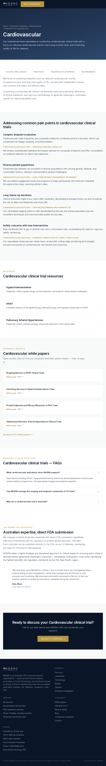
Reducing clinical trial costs (14, 717)
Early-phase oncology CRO (14, 750)
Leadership (59, 676)
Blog (57, 713)
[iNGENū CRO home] (10, 4)
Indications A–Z (61, 706)
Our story (59, 672)
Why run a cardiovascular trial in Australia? (27, 501)
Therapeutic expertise (64, 717)
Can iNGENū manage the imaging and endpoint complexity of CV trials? (40, 491)
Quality (58, 683)
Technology (60, 680)
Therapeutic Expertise (18, 26)
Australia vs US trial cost (13, 731)
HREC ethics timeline (11, 739)
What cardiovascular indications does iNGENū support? (33, 472)
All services (8, 702)
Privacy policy (65, 761)
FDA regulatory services (13, 709)
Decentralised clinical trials (14, 706)
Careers (58, 687)
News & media (61, 709)
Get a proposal (32, 4)
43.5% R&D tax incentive (13, 735)
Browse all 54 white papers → (18, 434)
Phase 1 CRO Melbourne (13, 746)
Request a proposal (52, 639)
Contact (58, 720)
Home (5, 26)
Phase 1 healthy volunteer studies (17, 713)
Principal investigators (64, 691)
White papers (60, 702)
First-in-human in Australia (14, 742)
